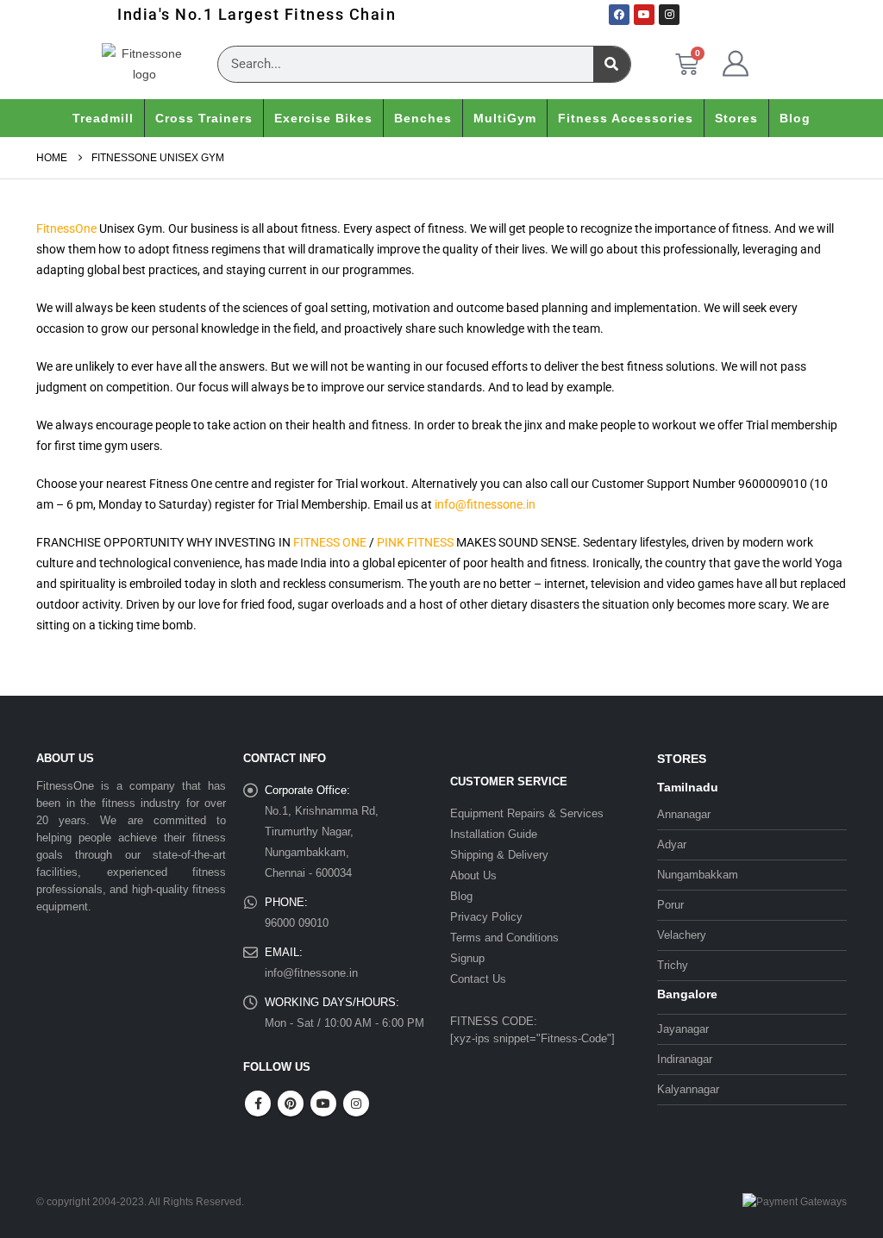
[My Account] (735, 64)
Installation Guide (493, 834)
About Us (473, 875)
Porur (670, 904)
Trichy (672, 965)
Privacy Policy (486, 916)
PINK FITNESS (415, 542)
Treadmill (103, 118)
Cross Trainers (204, 118)
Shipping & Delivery (499, 854)
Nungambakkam (697, 874)
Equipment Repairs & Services (527, 813)
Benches (423, 118)
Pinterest (291, 1103)
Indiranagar (684, 1059)
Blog (795, 118)
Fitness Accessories (625, 118)
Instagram (356, 1103)
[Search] (611, 64)
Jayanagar (683, 1028)
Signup (467, 958)
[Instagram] (669, 14)
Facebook (258, 1103)
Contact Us (478, 978)
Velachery (681, 934)
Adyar (671, 844)
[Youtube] (644, 14)
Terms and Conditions (504, 937)
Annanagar (684, 814)
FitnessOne (66, 228)
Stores (736, 118)
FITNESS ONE (329, 542)
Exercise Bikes (323, 118)
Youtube (323, 1103)
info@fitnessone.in (485, 504)
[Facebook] (619, 14)
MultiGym (504, 118)
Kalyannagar (688, 1089)
